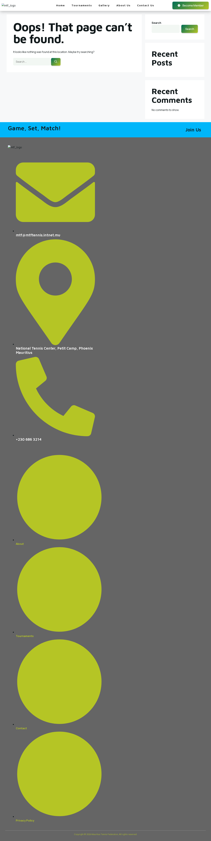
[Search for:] (32, 61)
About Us (123, 5)
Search (156, 23)
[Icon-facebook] (186, 639)
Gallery (104, 5)
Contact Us (145, 5)
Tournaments (82, 5)
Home (60, 5)
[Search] (55, 62)
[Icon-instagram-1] (199, 639)
